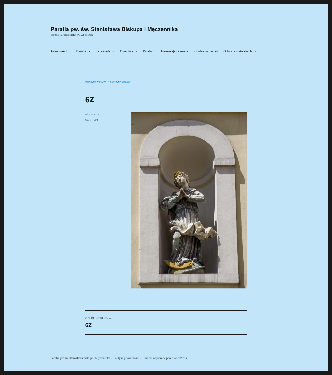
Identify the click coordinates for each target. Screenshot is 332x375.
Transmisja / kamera (174, 51)
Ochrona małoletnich (237, 51)
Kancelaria (103, 51)
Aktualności (59, 51)
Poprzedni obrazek (95, 81)
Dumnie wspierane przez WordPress (165, 358)
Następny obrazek (120, 81)
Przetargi (149, 51)
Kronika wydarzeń (205, 51)
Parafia (81, 51)
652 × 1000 (91, 119)
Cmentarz (126, 51)
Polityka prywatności (126, 358)
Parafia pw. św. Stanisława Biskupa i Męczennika (114, 29)
